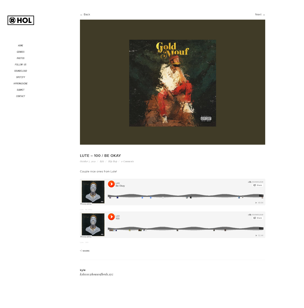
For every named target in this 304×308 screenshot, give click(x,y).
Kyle (102, 161)
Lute (82, 210)
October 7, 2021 (88, 161)
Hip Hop (112, 161)
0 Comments (127, 161)
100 (87, 242)
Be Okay (88, 210)
